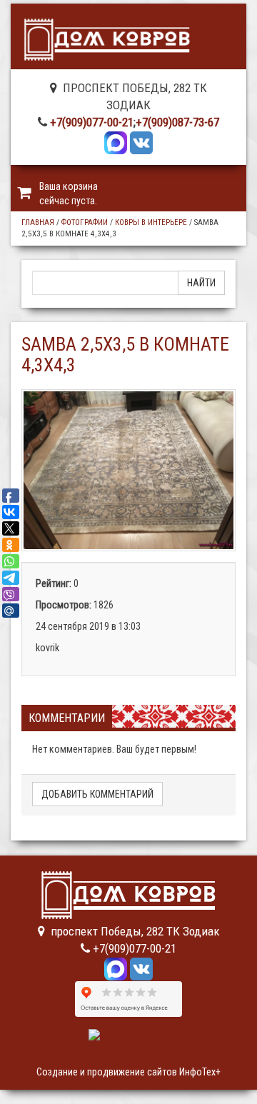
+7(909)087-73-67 (177, 122)
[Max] (115, 141)
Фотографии (84, 222)
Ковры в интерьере (151, 222)
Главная (37, 222)
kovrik (47, 647)
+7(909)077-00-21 (91, 122)
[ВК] (141, 141)
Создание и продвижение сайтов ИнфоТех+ (128, 1072)
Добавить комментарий (97, 794)
